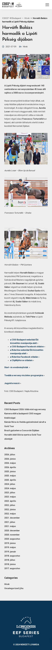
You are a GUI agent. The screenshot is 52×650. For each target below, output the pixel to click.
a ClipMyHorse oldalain (21, 360)
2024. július (9, 484)
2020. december (12, 530)
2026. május (10, 463)
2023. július (9, 492)
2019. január (10, 551)
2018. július (9, 560)
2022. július (9, 505)
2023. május (10, 497)
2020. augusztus (12, 539)
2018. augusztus (12, 556)
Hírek (25, 46)
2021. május (10, 526)
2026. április (10, 467)
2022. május (10, 513)
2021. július (9, 522)
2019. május (10, 547)
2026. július (9, 454)
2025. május (10, 475)
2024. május (10, 488)
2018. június (10, 564)
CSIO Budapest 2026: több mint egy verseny (25, 409)
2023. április (10, 501)
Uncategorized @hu (13, 588)
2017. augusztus (12, 568)
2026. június (10, 459)
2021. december (12, 518)
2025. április (10, 480)
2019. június (10, 543)
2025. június (10, 471)
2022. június (10, 509)
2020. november (12, 535)
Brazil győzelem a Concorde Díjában (21, 430)
